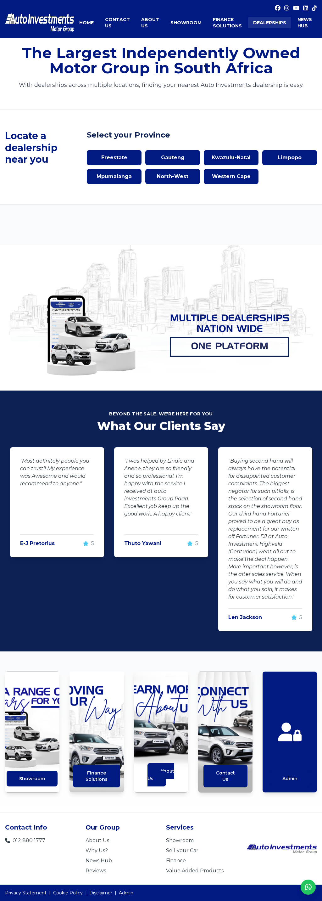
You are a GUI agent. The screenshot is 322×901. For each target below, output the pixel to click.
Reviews (96, 871)
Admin (289, 778)
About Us (160, 774)
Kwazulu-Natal (231, 157)
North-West (172, 176)
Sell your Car (182, 850)
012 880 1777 (29, 840)
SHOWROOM (186, 22)
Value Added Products (195, 871)
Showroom (32, 778)
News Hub (99, 861)
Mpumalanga (114, 176)
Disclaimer (100, 893)
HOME (86, 22)
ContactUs (225, 776)
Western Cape (231, 176)
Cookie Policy (68, 893)
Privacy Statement (26, 893)
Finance (176, 861)
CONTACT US (117, 23)
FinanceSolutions (97, 776)
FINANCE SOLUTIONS (227, 23)
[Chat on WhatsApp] (308, 887)
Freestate (114, 157)
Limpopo (290, 157)
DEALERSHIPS (269, 22)
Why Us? (97, 850)
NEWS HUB (304, 23)
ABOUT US (150, 23)
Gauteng (173, 157)
